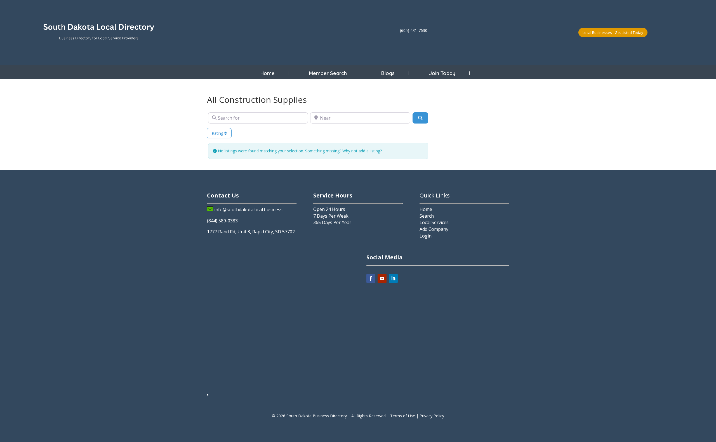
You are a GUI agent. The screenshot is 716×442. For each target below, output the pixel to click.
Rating (218, 133)
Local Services (434, 222)
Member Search (328, 73)
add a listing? (370, 150)
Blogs (388, 73)
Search (427, 216)
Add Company (434, 229)
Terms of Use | (405, 415)
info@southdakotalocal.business (248, 209)
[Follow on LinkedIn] (393, 278)
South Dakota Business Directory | (318, 415)
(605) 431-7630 (413, 30)
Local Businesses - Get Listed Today (613, 32)
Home (267, 73)
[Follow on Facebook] (370, 278)
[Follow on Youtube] (382, 278)
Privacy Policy (432, 415)
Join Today (442, 73)
